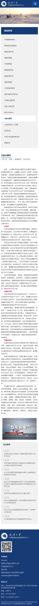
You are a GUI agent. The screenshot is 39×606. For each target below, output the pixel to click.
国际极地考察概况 (10, 46)
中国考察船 (8, 64)
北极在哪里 (8, 118)
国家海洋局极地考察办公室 (10, 563)
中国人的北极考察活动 (12, 137)
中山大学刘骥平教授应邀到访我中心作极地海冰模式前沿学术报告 (20, 474)
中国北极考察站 (9, 88)
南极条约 (7, 143)
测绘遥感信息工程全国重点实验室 (12, 572)
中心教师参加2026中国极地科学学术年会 (18, 519)
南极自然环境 (8, 52)
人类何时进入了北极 (11, 124)
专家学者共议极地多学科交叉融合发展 (17, 493)
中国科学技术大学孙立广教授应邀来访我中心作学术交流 (20, 455)
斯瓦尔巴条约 (8, 112)
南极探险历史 (8, 70)
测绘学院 (4, 569)
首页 (10, 159)
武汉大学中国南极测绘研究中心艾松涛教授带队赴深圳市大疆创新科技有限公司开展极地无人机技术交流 (20, 484)
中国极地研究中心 (7, 566)
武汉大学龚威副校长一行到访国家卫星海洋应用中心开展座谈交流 (20, 502)
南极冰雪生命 (8, 76)
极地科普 (8, 31)
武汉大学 (4, 560)
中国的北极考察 (9, 100)
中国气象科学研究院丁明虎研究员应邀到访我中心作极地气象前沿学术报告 (20, 464)
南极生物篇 (8, 58)
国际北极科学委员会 (11, 94)
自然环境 (7, 131)
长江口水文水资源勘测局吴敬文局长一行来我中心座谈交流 (20, 511)
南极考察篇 (8, 82)
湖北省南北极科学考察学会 (10, 575)
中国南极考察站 (9, 39)
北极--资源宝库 (9, 106)
